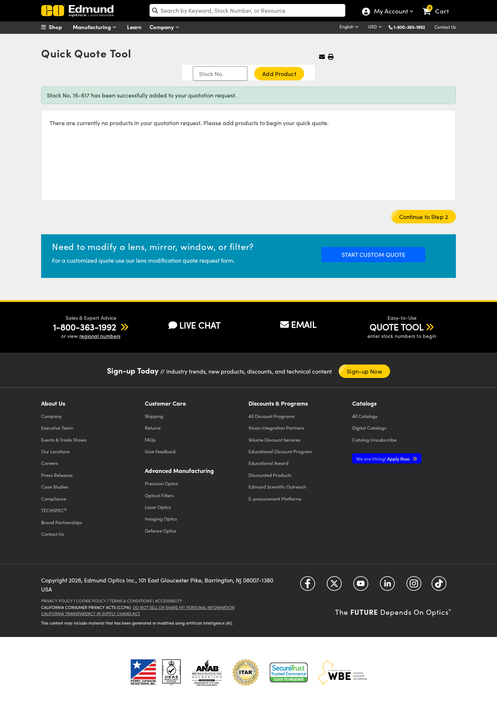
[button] (412, 26)
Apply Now (383, 458)
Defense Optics (160, 530)
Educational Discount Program (280, 451)
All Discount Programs (272, 416)
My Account (390, 12)
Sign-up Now (364, 371)
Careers (49, 463)
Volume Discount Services (275, 440)
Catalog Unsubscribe (374, 440)
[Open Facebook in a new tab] (307, 586)
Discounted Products (270, 475)
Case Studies (54, 486)
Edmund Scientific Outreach (277, 486)
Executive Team (57, 428)
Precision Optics (161, 483)
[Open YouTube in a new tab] (360, 586)
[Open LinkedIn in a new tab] (387, 586)
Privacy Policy (57, 601)
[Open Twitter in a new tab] (334, 586)
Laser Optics (158, 507)
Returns (153, 428)
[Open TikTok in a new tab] (439, 586)
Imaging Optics (161, 518)
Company (162, 27)
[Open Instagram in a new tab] (413, 586)
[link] (439, 5)
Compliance (53, 498)
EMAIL (304, 324)
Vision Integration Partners (276, 428)
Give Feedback (160, 451)
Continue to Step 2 (423, 216)
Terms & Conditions (131, 601)
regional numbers (99, 335)
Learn (134, 27)
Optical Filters (159, 495)
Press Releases (57, 475)
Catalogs (365, 416)
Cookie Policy (91, 601)
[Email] (322, 56)
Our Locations (55, 451)
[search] (247, 10)
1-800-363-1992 (409, 27)
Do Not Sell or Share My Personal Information (184, 607)
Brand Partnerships (61, 522)
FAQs (150, 440)
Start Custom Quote (373, 254)
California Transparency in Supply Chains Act (90, 613)
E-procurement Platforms (275, 498)
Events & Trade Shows (64, 440)
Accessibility (168, 601)
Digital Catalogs (369, 428)
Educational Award (269, 463)
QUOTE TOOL (397, 326)
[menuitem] (59, 27)
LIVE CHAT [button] (199, 325)
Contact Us (445, 27)
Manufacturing (92, 27)
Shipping (154, 416)
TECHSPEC (54, 510)
